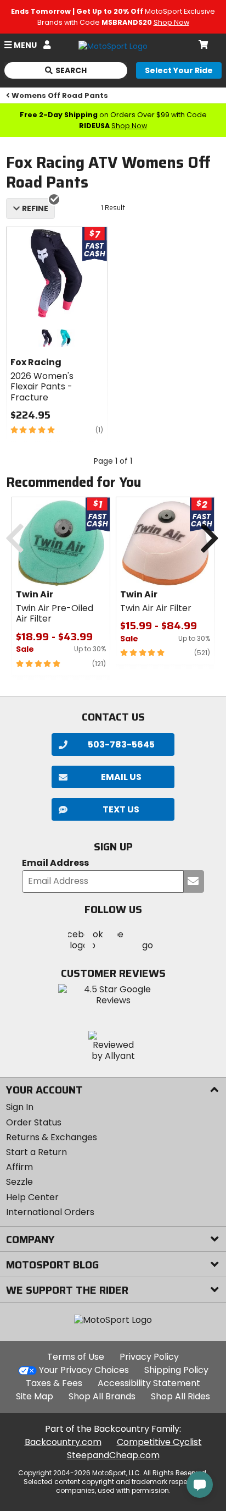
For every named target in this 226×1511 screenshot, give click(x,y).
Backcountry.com (63, 1442)
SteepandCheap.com (113, 1455)
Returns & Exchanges (51, 1137)
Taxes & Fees (54, 1383)
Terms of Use (75, 1356)
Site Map (34, 1396)
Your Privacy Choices (84, 1370)
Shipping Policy (176, 1370)
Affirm (19, 1167)
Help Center (32, 1197)
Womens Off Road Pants (60, 95)
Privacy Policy (149, 1356)
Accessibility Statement (149, 1383)
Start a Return (36, 1152)
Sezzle (19, 1181)
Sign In (19, 1107)
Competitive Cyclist (159, 1442)
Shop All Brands (102, 1396)
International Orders (50, 1212)
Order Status (33, 1122)
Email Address (55, 863)
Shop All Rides (180, 1396)
